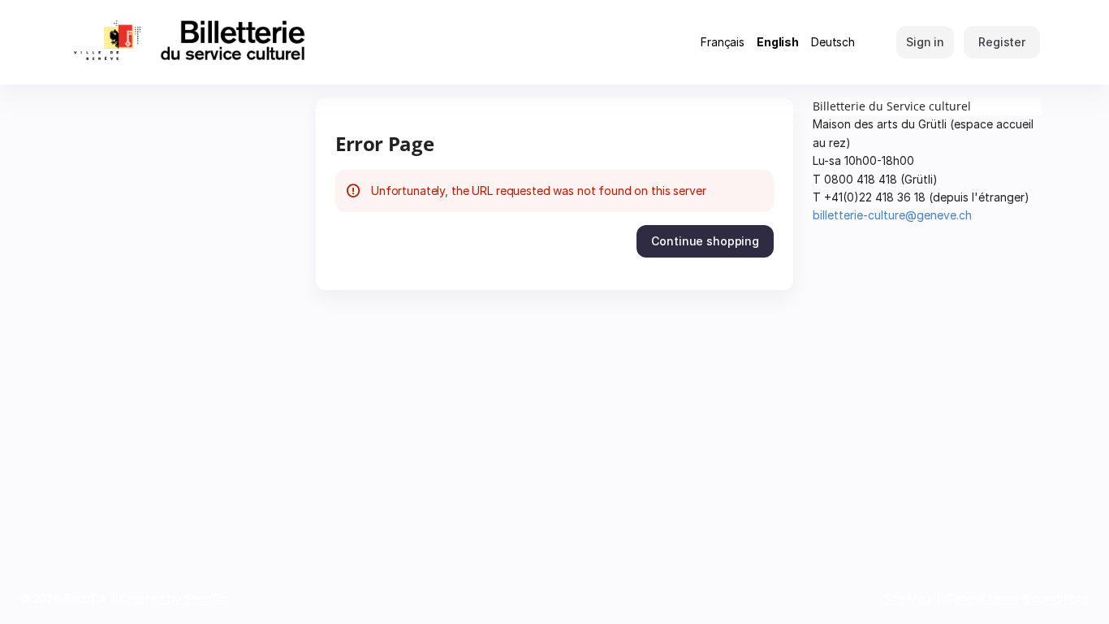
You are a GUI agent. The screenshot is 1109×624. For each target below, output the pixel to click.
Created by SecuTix (173, 598)
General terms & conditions (1017, 598)
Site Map (907, 598)
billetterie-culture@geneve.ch (892, 215)
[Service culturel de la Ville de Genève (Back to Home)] (221, 42)
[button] (705, 241)
